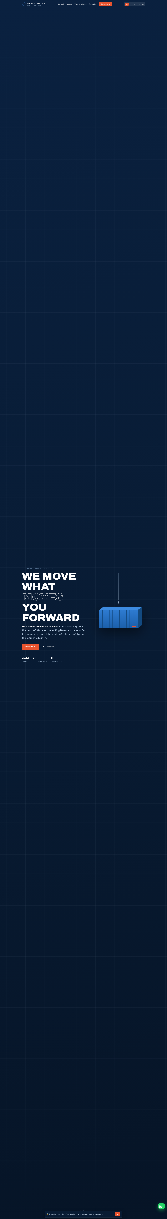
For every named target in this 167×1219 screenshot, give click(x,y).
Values (69, 4)
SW (143, 4)
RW (130, 4)
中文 (138, 4)
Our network (48, 647)
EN (127, 4)
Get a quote (105, 4)
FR (134, 4)
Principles (92, 4)
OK (118, 1214)
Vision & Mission (80, 4)
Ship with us (30, 647)
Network (61, 4)
